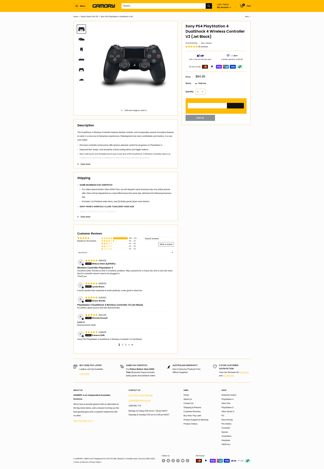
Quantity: (190, 92)
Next (247, 16)
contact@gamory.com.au (139, 400)
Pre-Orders (226, 424)
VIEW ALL (226, 444)
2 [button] (122, 345)
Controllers (226, 436)
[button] (192, 47)
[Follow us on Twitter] (168, 460)
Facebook (243, 372)
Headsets (225, 440)
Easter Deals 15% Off (89, 16)
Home (75, 16)
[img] (91, 260)
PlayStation (191, 43)
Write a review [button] (166, 244)
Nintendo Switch (228, 395)
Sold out (200, 118)
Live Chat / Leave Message (140, 395)
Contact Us (189, 403)
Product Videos (190, 424)
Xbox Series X (227, 411)
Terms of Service (81, 462)
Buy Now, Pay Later (192, 415)
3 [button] (125, 345)
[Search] (209, 6)
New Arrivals (227, 420)
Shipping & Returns (192, 407)
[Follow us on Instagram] (173, 460)
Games (224, 432)
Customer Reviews (192, 411)
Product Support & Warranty (196, 420)
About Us (188, 399)
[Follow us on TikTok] (187, 460)
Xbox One (225, 403)
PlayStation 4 (227, 399)
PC (222, 415)
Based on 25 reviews (86, 241)
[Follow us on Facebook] (163, 460)
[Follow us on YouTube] (183, 460)
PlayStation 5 (227, 407)
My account (223, 7)
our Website (228, 375)
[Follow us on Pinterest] (178, 460)
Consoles (225, 428)
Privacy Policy (94, 462)
